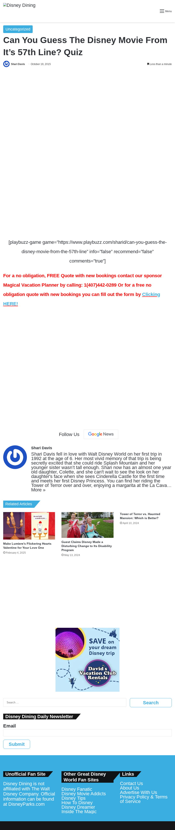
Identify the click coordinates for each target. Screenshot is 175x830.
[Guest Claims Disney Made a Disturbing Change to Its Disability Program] (87, 525)
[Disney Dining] (19, 11)
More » (38, 489)
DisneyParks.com (26, 804)
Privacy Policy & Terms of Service (144, 799)
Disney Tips (73, 798)
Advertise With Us (138, 792)
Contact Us (131, 783)
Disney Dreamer (78, 807)
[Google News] (101, 434)
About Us (129, 788)
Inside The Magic (79, 811)
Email (9, 726)
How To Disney (77, 802)
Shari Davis (18, 64)
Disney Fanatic (76, 789)
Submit (17, 744)
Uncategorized (18, 29)
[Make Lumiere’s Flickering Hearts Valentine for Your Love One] (29, 526)
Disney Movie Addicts (83, 793)
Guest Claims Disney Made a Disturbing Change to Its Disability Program (86, 546)
